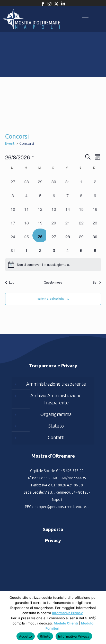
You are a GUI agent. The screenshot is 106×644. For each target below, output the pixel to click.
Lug (11, 282)
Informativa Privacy (67, 613)
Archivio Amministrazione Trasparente (56, 399)
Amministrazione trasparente (56, 383)
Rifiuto (45, 636)
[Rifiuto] (94, 620)
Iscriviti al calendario (50, 299)
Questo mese (53, 282)
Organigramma (56, 414)
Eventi (10, 143)
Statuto (56, 425)
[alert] (53, 264)
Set (95, 282)
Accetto (25, 636)
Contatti (56, 437)
